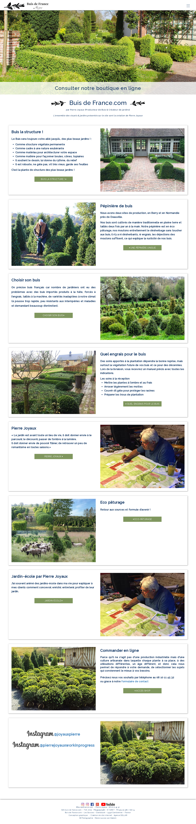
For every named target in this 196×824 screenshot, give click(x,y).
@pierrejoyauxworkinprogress (67, 745)
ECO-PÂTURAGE (143, 519)
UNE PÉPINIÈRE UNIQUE (143, 247)
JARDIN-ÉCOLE (53, 600)
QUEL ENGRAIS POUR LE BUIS (142, 404)
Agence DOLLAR (120, 815)
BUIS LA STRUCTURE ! (53, 179)
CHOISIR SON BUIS (53, 315)
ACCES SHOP (142, 690)
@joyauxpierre (67, 734)
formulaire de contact (135, 681)
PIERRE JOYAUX (53, 456)
